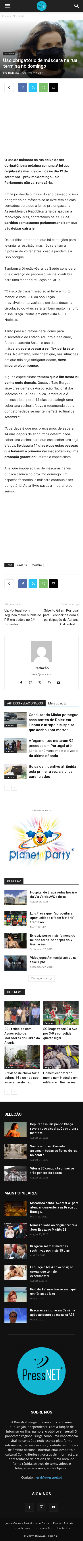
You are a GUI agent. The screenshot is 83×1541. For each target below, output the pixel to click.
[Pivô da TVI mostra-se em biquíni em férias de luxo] (15, 1294)
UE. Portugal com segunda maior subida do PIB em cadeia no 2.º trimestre (22, 617)
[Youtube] (60, 683)
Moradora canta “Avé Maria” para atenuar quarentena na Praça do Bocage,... (54, 1207)
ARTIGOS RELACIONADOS (25, 703)
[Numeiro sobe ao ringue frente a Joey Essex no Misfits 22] (15, 1230)
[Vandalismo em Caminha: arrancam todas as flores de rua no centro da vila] (15, 1151)
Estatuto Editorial (63, 1523)
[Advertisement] (41, 125)
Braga (9, 1023)
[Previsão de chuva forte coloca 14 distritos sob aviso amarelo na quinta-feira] (22, 1057)
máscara (37, 564)
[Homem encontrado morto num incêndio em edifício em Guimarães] (61, 1057)
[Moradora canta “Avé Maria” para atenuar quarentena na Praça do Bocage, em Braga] (15, 1208)
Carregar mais (40, 978)
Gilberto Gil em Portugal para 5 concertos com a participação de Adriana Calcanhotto (61, 617)
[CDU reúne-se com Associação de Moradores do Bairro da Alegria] (22, 1013)
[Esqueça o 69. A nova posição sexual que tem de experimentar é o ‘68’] (15, 1272)
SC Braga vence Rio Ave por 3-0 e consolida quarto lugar (60, 1033)
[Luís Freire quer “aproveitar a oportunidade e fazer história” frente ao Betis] (15, 918)
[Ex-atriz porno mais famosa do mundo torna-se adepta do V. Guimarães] (15, 940)
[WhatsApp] (43, 87)
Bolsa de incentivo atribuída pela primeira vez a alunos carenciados (52, 771)
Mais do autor (58, 703)
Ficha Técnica (22, 1528)
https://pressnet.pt (41, 674)
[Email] (53, 87)
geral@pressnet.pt (48, 1477)
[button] (7, 6)
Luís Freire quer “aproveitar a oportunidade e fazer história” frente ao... (52, 918)
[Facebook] (22, 87)
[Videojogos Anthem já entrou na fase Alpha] (15, 963)
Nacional (18, 16)
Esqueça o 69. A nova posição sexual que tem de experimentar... (51, 1271)
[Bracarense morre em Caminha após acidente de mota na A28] (15, 1315)
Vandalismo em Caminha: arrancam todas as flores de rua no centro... (53, 1151)
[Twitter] (33, 87)
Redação (13, 72)
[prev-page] (7, 788)
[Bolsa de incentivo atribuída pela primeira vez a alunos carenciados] (15, 771)
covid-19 (22, 564)
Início (5, 16)
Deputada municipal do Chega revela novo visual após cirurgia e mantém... (54, 1128)
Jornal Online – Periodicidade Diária (27, 1523)
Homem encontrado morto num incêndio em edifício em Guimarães (60, 1077)
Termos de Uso (43, 1528)
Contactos (63, 1528)
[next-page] (14, 788)
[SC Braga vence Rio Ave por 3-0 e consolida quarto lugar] (61, 1013)
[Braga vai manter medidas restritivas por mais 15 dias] (15, 1251)
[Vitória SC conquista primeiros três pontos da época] (15, 1173)
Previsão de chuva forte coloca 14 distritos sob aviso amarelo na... (21, 1077)
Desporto (49, 1023)
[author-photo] (41, 662)
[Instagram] (32, 683)
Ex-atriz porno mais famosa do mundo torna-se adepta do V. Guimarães (52, 940)
